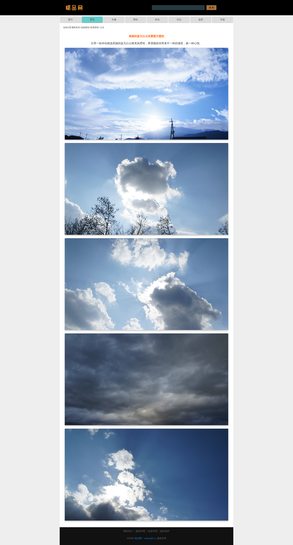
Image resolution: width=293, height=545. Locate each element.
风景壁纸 (94, 27)
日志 (179, 19)
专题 (222, 19)
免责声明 (152, 531)
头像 (114, 19)
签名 (157, 19)
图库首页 (76, 27)
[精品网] (74, 8)
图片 (70, 19)
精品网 (138, 538)
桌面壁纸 (85, 27)
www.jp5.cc (150, 538)
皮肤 (200, 19)
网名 (135, 19)
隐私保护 (165, 531)
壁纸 (92, 19)
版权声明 (140, 531)
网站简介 (128, 531)
